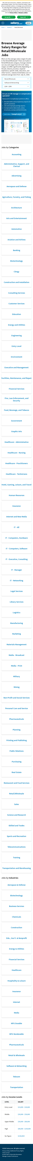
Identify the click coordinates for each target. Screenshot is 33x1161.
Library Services (16, 602)
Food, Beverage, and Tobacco (16, 410)
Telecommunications (16, 847)
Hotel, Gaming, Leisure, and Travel (16, 484)
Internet (16, 1002)
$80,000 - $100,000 (24, 1129)
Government (16, 420)
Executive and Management (16, 367)
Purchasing (16, 761)
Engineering (16, 335)
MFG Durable (16, 1023)
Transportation (16, 1087)
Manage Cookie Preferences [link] (10, 1156)
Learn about (7, 114)
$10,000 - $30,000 (24, 1107)
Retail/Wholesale (16, 793)
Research (9, 27)
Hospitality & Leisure (17, 980)
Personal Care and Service (16, 708)
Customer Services (16, 303)
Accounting (16, 154)
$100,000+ (21, 1136)
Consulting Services (16, 293)
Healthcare (16, 970)
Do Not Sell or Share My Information (12, 1154)
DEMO (28, 23)
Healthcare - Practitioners (16, 463)
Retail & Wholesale (16, 1055)
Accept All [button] (7, 17)
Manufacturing (16, 623)
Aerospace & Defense (16, 885)
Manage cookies (23, 12)
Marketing (16, 633)
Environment (16, 357)
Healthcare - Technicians (16, 474)
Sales (16, 804)
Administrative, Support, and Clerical (16, 165)
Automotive (16, 229)
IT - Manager (16, 570)
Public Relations (17, 751)
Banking (16, 250)
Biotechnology (16, 261)
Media (16, 1012)
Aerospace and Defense (16, 186)
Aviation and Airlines (16, 239)
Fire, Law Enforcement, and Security (16, 399)
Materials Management (16, 644)
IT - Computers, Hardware (16, 538)
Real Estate (16, 772)
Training (16, 857)
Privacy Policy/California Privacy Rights (13, 1151)
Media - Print (16, 665)
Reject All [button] (23, 17)
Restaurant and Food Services (16, 783)
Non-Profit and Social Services (16, 697)
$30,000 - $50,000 (24, 1114)
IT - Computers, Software (16, 548)
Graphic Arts (16, 431)
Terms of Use (6, 1152)
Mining (16, 687)
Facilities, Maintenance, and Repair (16, 378)
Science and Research (16, 815)
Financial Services (16, 388)
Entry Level (16, 346)
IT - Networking (16, 580)
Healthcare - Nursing (16, 452)
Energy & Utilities (16, 948)
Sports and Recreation (16, 836)
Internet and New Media (16, 516)
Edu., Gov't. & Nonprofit (16, 938)
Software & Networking (16, 1066)
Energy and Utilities (16, 325)
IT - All (16, 527)
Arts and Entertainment (16, 218)
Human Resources (16, 495)
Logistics (16, 612)
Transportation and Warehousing (16, 868)
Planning (16, 729)
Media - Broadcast (16, 655)
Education (16, 314)
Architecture (16, 207)
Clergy (16, 271)
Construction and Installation (16, 282)
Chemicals (16, 917)
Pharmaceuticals (16, 719)
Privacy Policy (14, 12)
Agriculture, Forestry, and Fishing (16, 197)
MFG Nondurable (16, 1034)
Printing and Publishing (16, 740)
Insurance (16, 506)
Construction (16, 927)
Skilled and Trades (16, 825)
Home (2, 27)
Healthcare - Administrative (17, 442)
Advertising (16, 175)
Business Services (16, 906)
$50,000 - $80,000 (24, 1121)
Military (16, 676)
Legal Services (16, 591)
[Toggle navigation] (3, 23)
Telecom (16, 1076)
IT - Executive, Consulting (16, 559)
